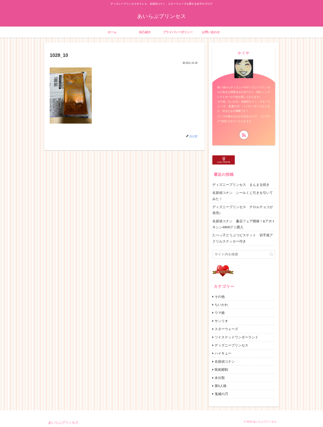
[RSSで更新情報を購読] (244, 135)
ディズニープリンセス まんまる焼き (241, 185)
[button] (271, 254)
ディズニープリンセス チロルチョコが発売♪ (242, 210)
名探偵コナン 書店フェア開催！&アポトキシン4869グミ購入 (243, 224)
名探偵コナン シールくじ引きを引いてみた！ (242, 196)
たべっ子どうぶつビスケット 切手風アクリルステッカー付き (242, 238)
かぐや (244, 53)
